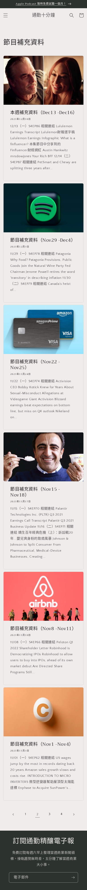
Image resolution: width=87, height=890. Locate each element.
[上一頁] (13, 814)
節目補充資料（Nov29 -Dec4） (42, 240)
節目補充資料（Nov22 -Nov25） (35, 365)
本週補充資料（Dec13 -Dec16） (43, 113)
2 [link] (38, 814)
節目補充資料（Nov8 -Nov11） (43, 629)
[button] (5, 15)
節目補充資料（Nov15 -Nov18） (35, 492)
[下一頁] (74, 814)
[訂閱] (73, 877)
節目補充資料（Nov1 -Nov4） (42, 744)
